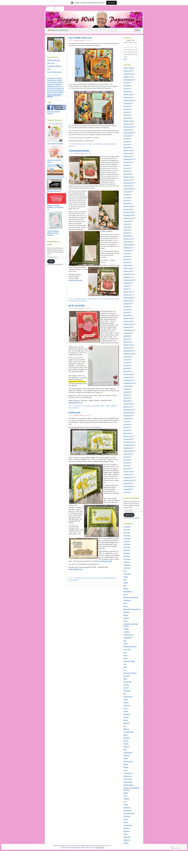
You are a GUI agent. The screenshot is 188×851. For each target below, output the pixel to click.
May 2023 (126, 112)
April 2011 (126, 465)
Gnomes (125, 702)
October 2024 (127, 77)
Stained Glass (127, 776)
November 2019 (128, 215)
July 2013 (126, 389)
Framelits (126, 685)
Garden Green (51, 84)
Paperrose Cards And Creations (53, 112)
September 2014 (128, 353)
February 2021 (127, 177)
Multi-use (126, 729)
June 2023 (126, 109)
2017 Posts (126, 547)
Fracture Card (127, 682)
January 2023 (127, 124)
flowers (61, 82)
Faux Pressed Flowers (130, 673)
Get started (111, 2)
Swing (125, 796)
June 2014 (126, 362)
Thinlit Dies (126, 816)
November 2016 (128, 298)
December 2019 (128, 212)
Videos (125, 834)
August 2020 (127, 191)
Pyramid (125, 744)
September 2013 (128, 383)
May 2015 (126, 336)
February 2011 (127, 471)
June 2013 (126, 392)
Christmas (126, 632)
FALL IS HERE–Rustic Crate (80, 38)
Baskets (125, 582)
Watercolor (50, 96)
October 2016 (127, 300)
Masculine (101, 143)
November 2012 (128, 412)
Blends (125, 594)
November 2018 (128, 244)
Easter (87, 577)
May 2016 (126, 312)
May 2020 (126, 200)
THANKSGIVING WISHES (79, 151)
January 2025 (127, 71)
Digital (125, 643)
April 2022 (126, 144)
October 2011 (127, 448)
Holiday (90, 143)
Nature (106, 143)
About (59, 9)
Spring (125, 770)
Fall (86, 298)
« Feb (125, 59)
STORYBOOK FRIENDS (54, 66)
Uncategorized (127, 825)
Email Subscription (131, 498)
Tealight (125, 804)
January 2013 (127, 406)
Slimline (125, 764)
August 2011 (127, 454)
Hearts (125, 708)
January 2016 (127, 321)
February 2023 (127, 121)
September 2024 (128, 80)
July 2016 (126, 306)
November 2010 (128, 480)
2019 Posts (126, 553)
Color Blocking (127, 637)
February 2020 (127, 206)
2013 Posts (126, 535)
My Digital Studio (128, 732)
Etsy (87, 143)
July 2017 (126, 286)
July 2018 (126, 253)
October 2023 (127, 97)
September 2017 (128, 280)
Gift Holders (126, 690)
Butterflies (126, 612)
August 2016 (127, 303)
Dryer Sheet (127, 649)
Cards (83, 143)
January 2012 (127, 439)
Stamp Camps (110, 298)
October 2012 (127, 415)
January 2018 (127, 271)
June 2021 (126, 168)
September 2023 (128, 100)
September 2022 (128, 133)
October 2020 (127, 186)
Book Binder (127, 600)
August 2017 (127, 283)
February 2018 (127, 268)
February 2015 (127, 345)
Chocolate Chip (55, 82)
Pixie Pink (49, 92)
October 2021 (127, 156)
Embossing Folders (129, 661)
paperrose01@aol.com (57, 90)
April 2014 (126, 368)
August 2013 (127, 386)
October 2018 (127, 247)
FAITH (49, 69)
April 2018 (126, 262)
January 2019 (127, 242)
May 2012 (126, 427)
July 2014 (126, 359)
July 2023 (126, 106)
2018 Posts (126, 550)
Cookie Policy (100, 847)
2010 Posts (126, 527)
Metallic (58, 86)
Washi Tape (126, 837)
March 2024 (127, 91)
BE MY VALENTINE (77, 306)
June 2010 (126, 492)
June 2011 (126, 460)
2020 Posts (78, 577)
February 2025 (127, 68)
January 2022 (127, 153)
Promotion (126, 738)
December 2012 (128, 409)
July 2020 (126, 194)
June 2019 (126, 227)
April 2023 (126, 115)
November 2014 (128, 351)
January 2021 (127, 180)
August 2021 (127, 162)
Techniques (126, 807)
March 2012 (127, 433)
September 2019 (128, 218)
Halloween (126, 705)
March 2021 (127, 174)
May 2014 (126, 365)
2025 (125, 571)
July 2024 (126, 82)
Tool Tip (125, 819)
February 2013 (127, 404)
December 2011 (128, 442)
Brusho (125, 606)
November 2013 (128, 380)
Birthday (60, 78)
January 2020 (127, 209)
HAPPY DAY (51, 63)
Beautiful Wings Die (52, 78)
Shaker (125, 758)
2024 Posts (78, 143)
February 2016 (127, 318)
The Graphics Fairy (129, 813)
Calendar (126, 618)
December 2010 (128, 477)
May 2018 (126, 259)
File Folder (126, 676)
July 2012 (126, 421)
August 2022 (127, 135)
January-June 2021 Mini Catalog (54, 161)
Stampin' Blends (107, 577)
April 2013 (126, 398)
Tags (124, 801)
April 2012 (126, 430)
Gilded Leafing (127, 696)
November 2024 (128, 74)
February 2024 (127, 94)
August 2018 (127, 250)
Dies (83, 298)
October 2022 (127, 130)
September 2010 (128, 486)
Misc (124, 726)
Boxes (125, 603)
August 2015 (127, 333)
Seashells (126, 755)
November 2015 (128, 324)
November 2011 (128, 445)
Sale (124, 749)
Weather (125, 843)
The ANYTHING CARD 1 (54, 72)
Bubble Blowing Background (131, 609)
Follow (51, 261)
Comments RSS (63, 30)
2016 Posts (126, 544)
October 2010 (127, 483)
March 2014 (127, 371)
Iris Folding (126, 714)
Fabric (125, 667)
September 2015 (128, 330)
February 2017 (127, 292)
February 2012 (127, 436)
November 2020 (128, 183)
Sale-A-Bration (96, 405)
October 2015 (127, 327)
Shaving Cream (128, 761)
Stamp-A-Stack (127, 782)
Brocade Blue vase (52, 80)
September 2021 (128, 159)
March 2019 (127, 236)
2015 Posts (126, 541)
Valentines (108, 405)
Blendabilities (127, 591)
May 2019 (126, 230)
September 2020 (128, 189)
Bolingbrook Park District (130, 597)
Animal (125, 577)
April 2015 (126, 339)
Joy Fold (95, 143)
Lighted (125, 720)
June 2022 (126, 141)
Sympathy (126, 799)
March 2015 (127, 342)
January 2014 (127, 377)
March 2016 (127, 315)
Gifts (124, 693)
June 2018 (126, 256)
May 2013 (126, 395)
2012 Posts (126, 532)
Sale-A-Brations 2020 (105, 561)
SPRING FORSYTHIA (53, 60)
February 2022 (127, 150)
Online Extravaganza (55, 88)
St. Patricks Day (128, 773)
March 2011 (126, 468)
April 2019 (126, 233)
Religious (126, 746)
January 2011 (127, 474)
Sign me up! (129, 515)
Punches (55, 92)
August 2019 (127, 221)
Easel (125, 652)
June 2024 (126, 85)
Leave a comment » (82, 300)
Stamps (117, 298)
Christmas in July (128, 635)
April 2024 (126, 88)
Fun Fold (89, 298)
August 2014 (127, 356)
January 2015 (127, 348)
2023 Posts (126, 565)
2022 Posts (78, 298)
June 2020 (126, 197)
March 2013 (127, 401)
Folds (125, 679)
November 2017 (128, 274)
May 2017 (126, 289)
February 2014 (127, 374)
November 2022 (128, 127)
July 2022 (126, 138)
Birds (125, 585)
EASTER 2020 (74, 413)
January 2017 (127, 295)
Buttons (125, 615)
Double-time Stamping (130, 646)
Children (126, 629)
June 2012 (126, 424)
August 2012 (127, 418)
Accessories (127, 574)
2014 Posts (126, 538)
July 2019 (126, 224)
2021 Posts (78, 405)
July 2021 (126, 165)
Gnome (125, 699)
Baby (125, 580)
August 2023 (127, 103)
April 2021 (126, 171)
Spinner (125, 767)
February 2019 (127, 239)
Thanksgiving (112, 143)
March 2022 (127, 147)
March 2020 (127, 203)
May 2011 (126, 462)
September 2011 (128, 451)
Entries (53, 30)
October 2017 (127, 277)
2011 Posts (126, 529)
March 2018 (127, 265)
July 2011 (126, 457)
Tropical (125, 822)
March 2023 (127, 118)
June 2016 (126, 309)
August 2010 (127, 489)
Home (50, 9)
